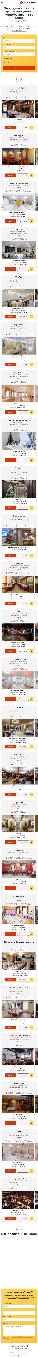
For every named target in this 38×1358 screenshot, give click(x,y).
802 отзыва (24, 281)
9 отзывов (24, 472)
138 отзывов (24, 1135)
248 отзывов (24, 992)
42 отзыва (24, 233)
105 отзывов (24, 759)
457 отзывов (24, 1039)
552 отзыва (24, 711)
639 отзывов (24, 92)
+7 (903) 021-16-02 (30, 2)
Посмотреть (23, 127)
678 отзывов (24, 139)
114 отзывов (24, 567)
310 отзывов (24, 329)
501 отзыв (24, 806)
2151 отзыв (24, 615)
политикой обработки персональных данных (19, 1337)
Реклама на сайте (15, 1355)
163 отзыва (24, 520)
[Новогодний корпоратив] (21, 2)
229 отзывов (24, 663)
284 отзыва (23, 1087)
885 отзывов (24, 1183)
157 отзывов (24, 424)
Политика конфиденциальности (19, 1354)
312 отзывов (24, 376)
